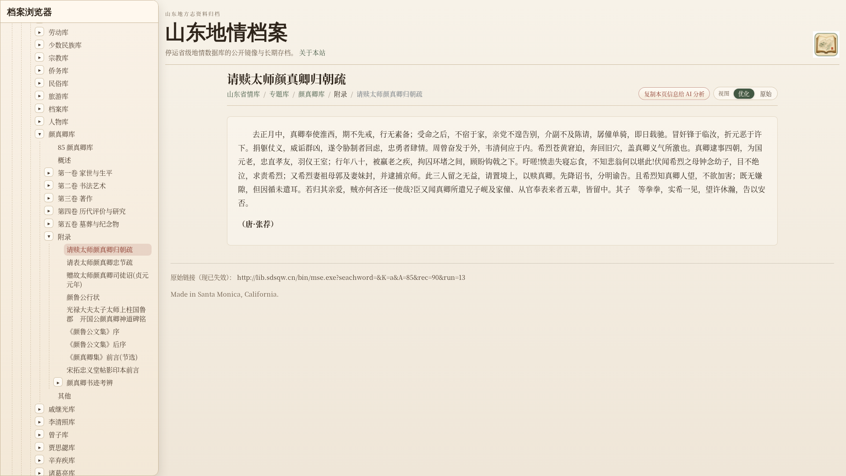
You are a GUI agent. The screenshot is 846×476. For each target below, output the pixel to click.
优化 (744, 93)
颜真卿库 (311, 93)
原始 (766, 93)
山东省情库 (243, 93)
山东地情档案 (226, 32)
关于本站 (312, 52)
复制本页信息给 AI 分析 (674, 93)
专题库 (279, 93)
